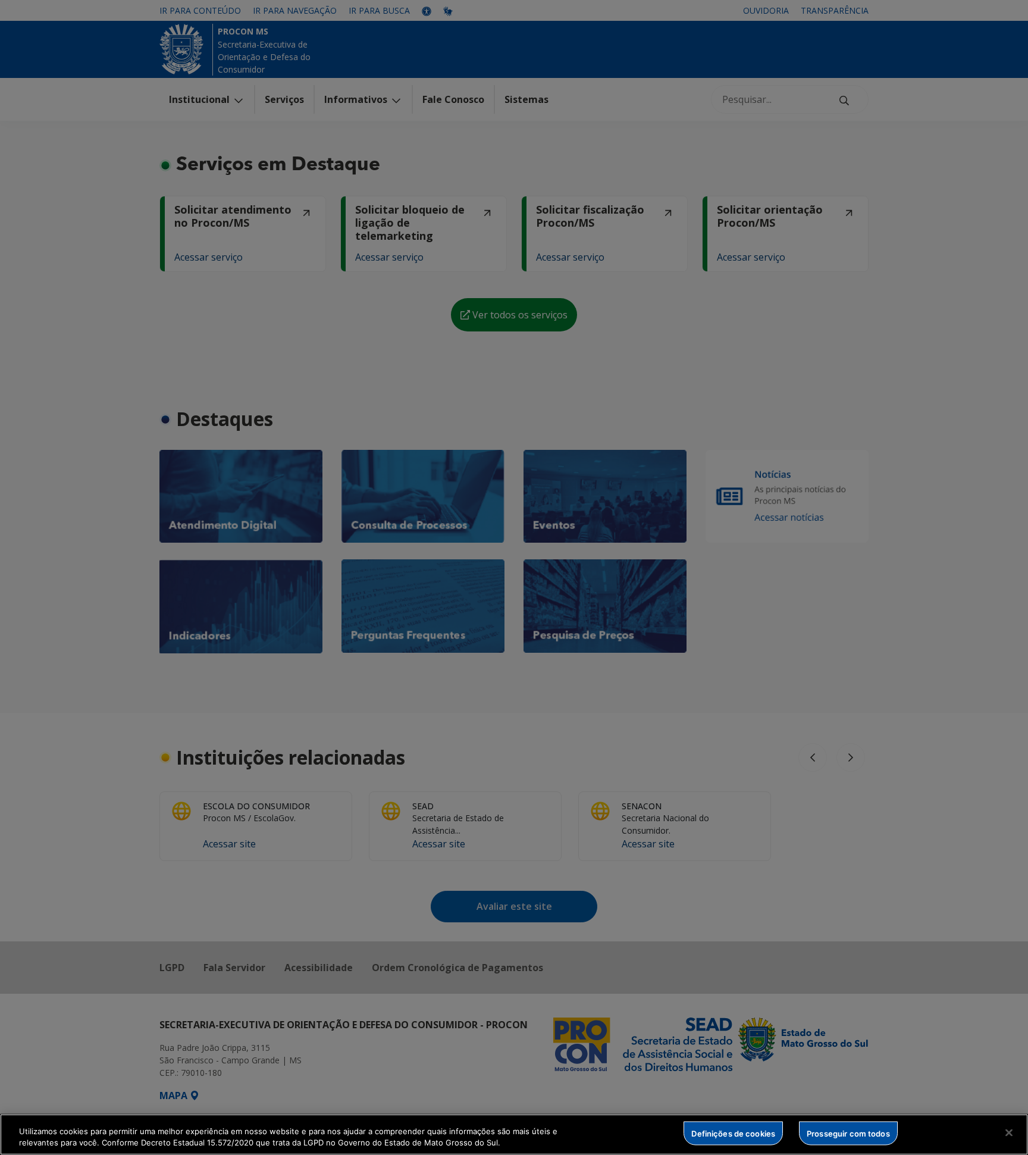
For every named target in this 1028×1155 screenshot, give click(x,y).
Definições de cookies (733, 1133)
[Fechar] (1009, 1133)
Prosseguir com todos (848, 1133)
